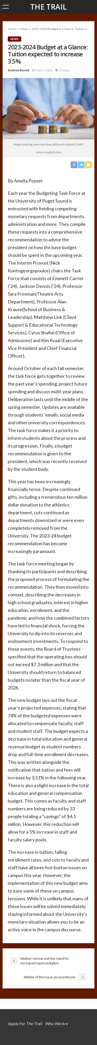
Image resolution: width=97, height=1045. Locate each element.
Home (12, 29)
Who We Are (56, 1023)
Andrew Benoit (18, 70)
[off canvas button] (6, 6)
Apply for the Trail (25, 1023)
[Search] (90, 6)
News (14, 39)
